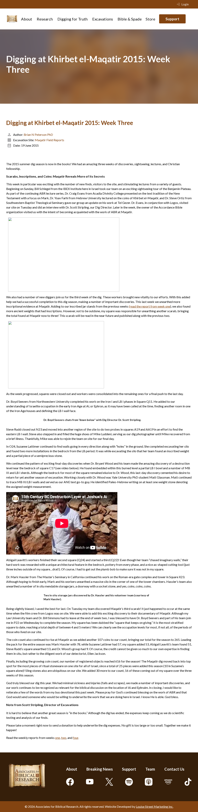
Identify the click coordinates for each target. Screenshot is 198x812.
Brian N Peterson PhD (38, 134)
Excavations (102, 19)
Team (150, 769)
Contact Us (174, 769)
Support (172, 19)
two (63, 737)
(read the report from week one (149, 306)
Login (185, 4)
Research (45, 19)
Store (150, 19)
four (75, 737)
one (57, 737)
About (26, 19)
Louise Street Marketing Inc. (154, 806)
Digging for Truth (72, 19)
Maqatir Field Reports (49, 140)
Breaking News (99, 769)
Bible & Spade (130, 19)
